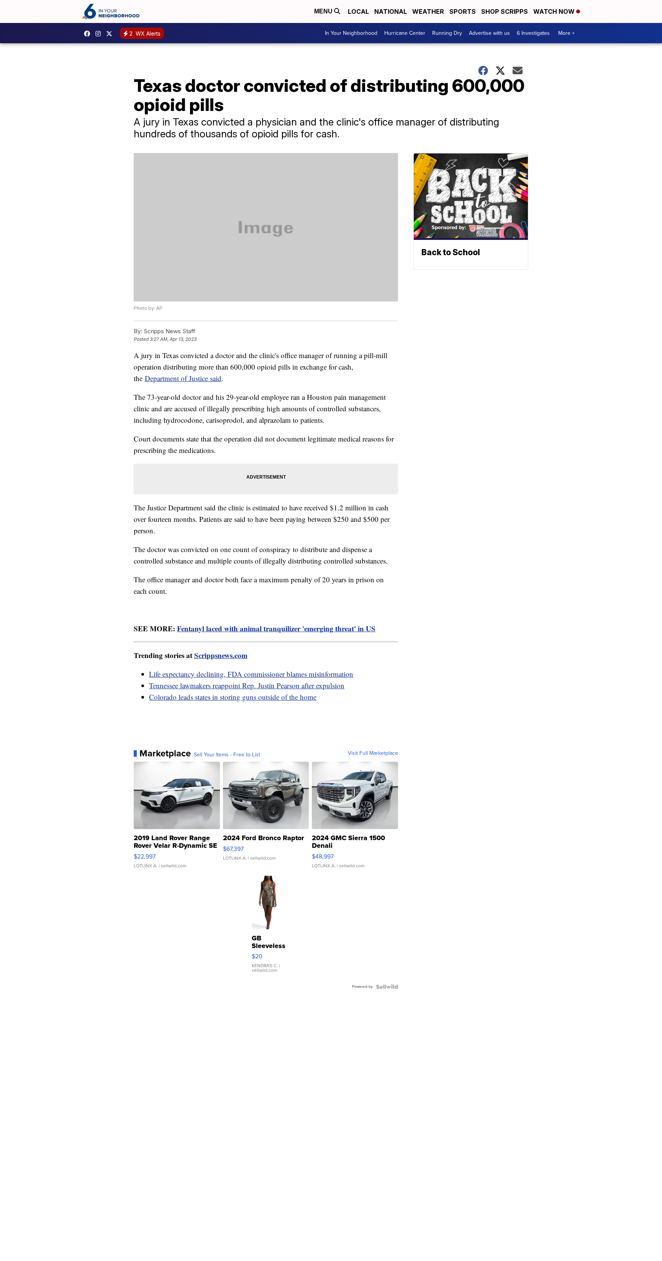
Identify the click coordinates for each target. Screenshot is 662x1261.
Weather (428, 11)
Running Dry (447, 33)
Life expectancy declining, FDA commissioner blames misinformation (251, 674)
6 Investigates (533, 33)
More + (566, 33)
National (390, 11)
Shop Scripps (504, 11)
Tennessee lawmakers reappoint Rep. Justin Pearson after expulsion (246, 685)
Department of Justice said (183, 378)
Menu (324, 11)
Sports (462, 11)
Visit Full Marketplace (373, 753)
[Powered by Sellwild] (387, 986)
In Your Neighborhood (351, 33)
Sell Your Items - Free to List (227, 755)
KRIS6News (89, 34)
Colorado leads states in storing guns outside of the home (232, 697)
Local (358, 11)
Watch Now (554, 11)
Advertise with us (489, 33)
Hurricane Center (404, 33)
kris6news (100, 34)
